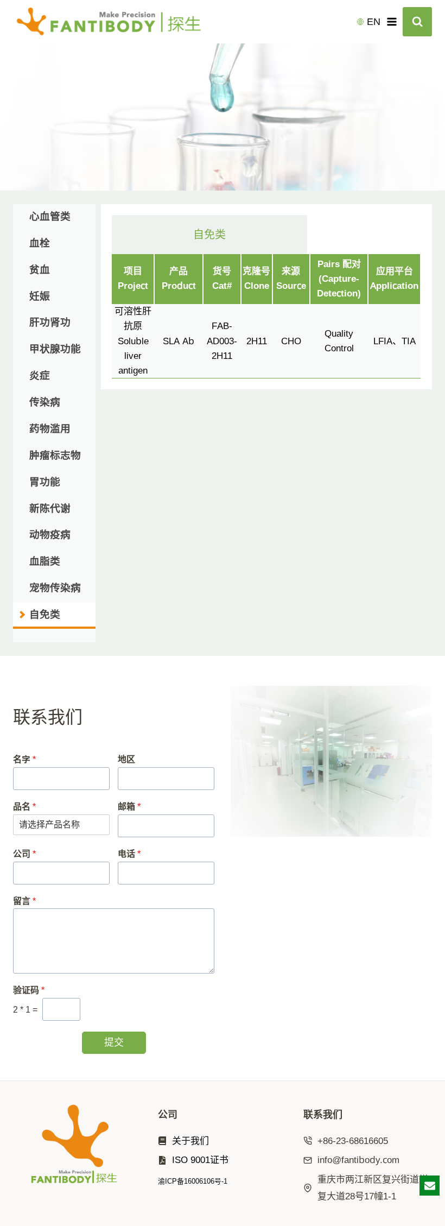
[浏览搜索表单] (417, 21)
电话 (129, 854)
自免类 (44, 614)
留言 (24, 901)
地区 (126, 759)
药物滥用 (50, 428)
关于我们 (190, 1140)
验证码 (28, 990)
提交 (114, 1042)
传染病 (44, 402)
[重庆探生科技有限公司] (113, 22)
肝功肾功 (50, 322)
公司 (24, 854)
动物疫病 (50, 534)
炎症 (39, 375)
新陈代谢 (50, 508)
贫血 (39, 269)
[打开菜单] (391, 21)
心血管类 (50, 216)
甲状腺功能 (55, 349)
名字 (24, 759)
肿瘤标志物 (55, 455)
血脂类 (44, 561)
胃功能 (44, 482)
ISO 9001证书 (200, 1159)
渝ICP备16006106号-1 (192, 1181)
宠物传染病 (55, 587)
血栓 (39, 243)
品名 (24, 806)
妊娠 (39, 296)
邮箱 (129, 806)
